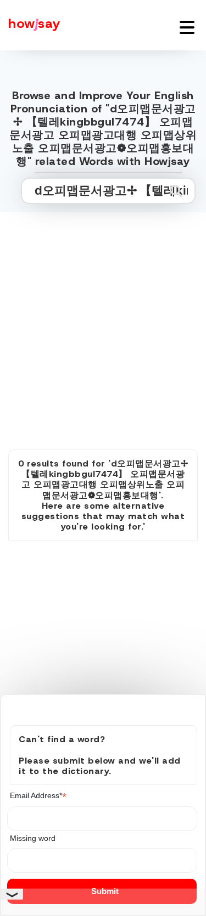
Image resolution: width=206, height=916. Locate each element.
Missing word (32, 838)
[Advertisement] (103, 319)
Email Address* (38, 795)
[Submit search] (176, 191)
